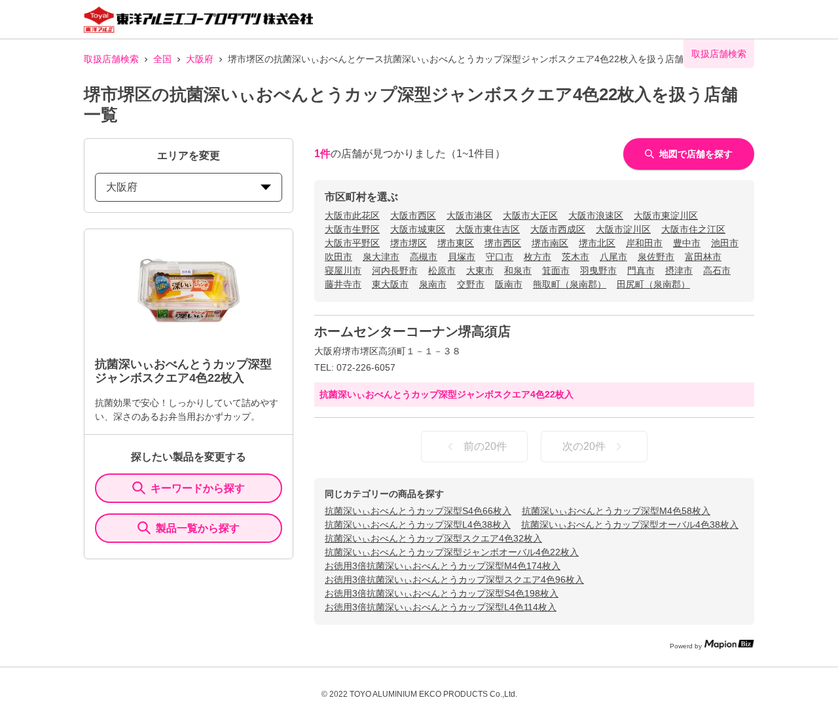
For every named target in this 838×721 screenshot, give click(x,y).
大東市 (480, 270)
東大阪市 (390, 284)
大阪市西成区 (557, 229)
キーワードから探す (198, 488)
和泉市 (518, 270)
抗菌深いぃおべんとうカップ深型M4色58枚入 (616, 511)
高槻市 (423, 256)
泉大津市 (381, 256)
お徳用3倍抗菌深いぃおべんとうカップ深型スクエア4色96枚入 (454, 579)
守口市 (499, 256)
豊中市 (687, 243)
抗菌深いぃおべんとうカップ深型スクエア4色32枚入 (433, 538)
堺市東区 (455, 243)
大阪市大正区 (530, 215)
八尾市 (613, 256)
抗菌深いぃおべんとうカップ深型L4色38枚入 (418, 524)
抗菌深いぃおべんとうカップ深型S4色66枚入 (418, 511)
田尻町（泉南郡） (653, 284)
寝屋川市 (343, 270)
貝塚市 (461, 256)
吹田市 (338, 256)
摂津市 (679, 270)
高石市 (717, 270)
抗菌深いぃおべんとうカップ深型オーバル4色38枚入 (629, 524)
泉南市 (432, 284)
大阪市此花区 (352, 215)
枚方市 (537, 256)
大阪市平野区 (352, 243)
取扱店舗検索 (111, 59)
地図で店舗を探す (696, 154)
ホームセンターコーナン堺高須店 (412, 331)
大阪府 (199, 59)
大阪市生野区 (352, 229)
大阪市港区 (469, 215)
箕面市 (556, 270)
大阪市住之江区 (693, 229)
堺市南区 (550, 243)
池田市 (724, 243)
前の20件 (485, 446)
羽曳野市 (598, 270)
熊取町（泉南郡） (569, 284)
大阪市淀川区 (623, 229)
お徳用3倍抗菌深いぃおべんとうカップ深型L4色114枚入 (440, 607)
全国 (162, 59)
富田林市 (703, 256)
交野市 (470, 284)
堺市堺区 (408, 243)
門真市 (641, 270)
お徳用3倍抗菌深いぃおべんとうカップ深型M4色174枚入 (442, 566)
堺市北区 (597, 243)
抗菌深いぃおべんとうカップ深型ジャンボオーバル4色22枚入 (452, 552)
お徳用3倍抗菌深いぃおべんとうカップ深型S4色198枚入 (441, 593)
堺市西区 (502, 243)
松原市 (442, 270)
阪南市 (508, 284)
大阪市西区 (413, 215)
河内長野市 (395, 270)
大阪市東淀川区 (666, 215)
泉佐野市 (656, 256)
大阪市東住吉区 (488, 229)
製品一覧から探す (198, 528)
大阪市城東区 (417, 229)
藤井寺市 (343, 284)
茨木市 (575, 256)
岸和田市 (644, 243)
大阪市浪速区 (595, 215)
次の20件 (584, 446)
